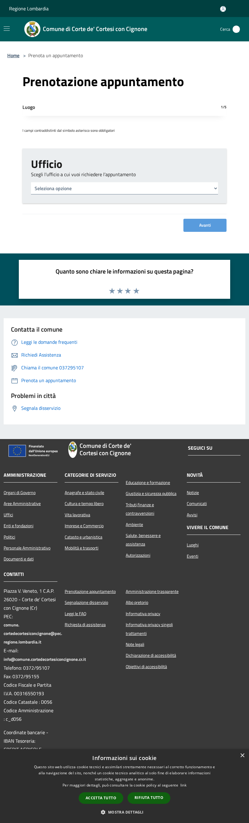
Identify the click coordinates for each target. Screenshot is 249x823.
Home (13, 55)
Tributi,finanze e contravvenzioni (140, 509)
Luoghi (193, 545)
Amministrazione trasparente (152, 591)
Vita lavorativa (77, 514)
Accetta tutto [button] (101, 797)
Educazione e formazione (148, 482)
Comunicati (197, 503)
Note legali (135, 644)
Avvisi (192, 514)
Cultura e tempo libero (84, 503)
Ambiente (134, 524)
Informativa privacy (143, 613)
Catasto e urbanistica (83, 537)
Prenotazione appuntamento (90, 591)
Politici (9, 537)
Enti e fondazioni (18, 525)
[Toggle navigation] (6, 28)
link (183, 785)
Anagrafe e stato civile (84, 492)
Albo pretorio (137, 602)
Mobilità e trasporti (81, 548)
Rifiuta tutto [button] (149, 797)
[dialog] (124, 786)
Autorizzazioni (138, 555)
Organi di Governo (20, 492)
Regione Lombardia (29, 8)
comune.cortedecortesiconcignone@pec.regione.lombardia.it (33, 633)
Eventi (192, 556)
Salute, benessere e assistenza (143, 539)
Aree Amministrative (22, 503)
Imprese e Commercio (84, 525)
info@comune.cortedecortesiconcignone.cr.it (45, 659)
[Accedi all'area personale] (223, 9)
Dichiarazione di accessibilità (151, 655)
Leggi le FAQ (75, 613)
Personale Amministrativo (27, 548)
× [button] (242, 755)
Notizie (193, 492)
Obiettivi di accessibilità (146, 666)
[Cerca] (236, 29)
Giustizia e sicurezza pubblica (151, 493)
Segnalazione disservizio (86, 602)
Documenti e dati (19, 559)
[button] (124, 812)
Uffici (8, 514)
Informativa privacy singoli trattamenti (149, 628)
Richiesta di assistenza (85, 624)
